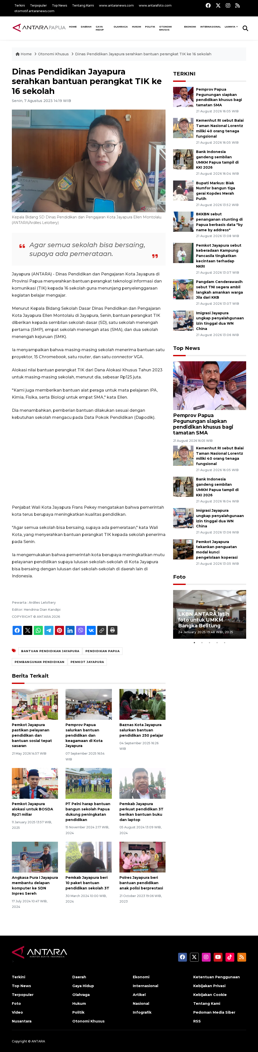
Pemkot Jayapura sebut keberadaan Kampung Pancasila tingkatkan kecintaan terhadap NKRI (218, 256)
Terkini (19, 5)
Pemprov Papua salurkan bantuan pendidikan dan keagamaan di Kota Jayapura (84, 735)
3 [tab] (209, 642)
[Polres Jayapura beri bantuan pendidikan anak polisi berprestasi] (142, 857)
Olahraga (121, 26)
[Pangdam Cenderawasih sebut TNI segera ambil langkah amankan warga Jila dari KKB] (183, 289)
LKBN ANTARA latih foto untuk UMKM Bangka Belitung (203, 620)
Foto (179, 577)
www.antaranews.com (116, 5)
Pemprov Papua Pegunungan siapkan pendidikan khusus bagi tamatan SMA (203, 424)
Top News (59, 5)
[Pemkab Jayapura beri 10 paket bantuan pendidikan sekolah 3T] (89, 857)
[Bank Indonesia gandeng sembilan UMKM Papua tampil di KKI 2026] (183, 159)
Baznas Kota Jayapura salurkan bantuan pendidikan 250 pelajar (141, 730)
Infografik (142, 1012)
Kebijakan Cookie (210, 994)
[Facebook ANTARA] (208, 5)
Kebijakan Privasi (209, 986)
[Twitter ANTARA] (218, 5)
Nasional (141, 1003)
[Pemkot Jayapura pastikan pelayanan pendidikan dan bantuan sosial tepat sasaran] (35, 704)
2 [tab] (202, 642)
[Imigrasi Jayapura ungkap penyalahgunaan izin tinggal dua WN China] (183, 320)
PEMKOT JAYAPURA (87, 662)
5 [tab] (224, 642)
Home (26, 54)
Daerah (86, 26)
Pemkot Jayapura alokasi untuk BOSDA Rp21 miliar (32, 809)
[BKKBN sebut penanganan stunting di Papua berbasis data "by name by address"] (183, 221)
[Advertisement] (89, 462)
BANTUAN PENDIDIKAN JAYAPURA (50, 651)
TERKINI (184, 74)
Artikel (139, 994)
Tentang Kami (83, 5)
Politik (150, 26)
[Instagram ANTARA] (228, 5)
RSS (197, 1021)
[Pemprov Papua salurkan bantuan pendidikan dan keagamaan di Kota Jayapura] (89, 704)
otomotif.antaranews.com (34, 11)
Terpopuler (38, 5)
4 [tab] (217, 642)
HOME (73, 26)
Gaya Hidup (100, 28)
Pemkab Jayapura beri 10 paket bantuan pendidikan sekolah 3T (87, 882)
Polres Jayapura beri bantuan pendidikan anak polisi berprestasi (141, 882)
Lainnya (230, 26)
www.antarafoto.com (155, 5)
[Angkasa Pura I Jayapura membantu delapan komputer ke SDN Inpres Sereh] (35, 857)
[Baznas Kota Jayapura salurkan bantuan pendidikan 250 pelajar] (142, 704)
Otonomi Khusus (165, 28)
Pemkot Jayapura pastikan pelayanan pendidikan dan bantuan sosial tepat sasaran (32, 735)
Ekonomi (190, 26)
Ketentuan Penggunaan (216, 977)
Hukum (136, 26)
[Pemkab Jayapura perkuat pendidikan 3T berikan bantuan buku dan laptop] (142, 783)
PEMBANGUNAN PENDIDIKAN (39, 662)
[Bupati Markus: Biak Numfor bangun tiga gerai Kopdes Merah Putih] (183, 190)
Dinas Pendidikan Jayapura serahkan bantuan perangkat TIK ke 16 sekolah (143, 54)
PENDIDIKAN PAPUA (102, 651)
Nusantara (21, 1021)
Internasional (210, 26)
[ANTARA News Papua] (39, 28)
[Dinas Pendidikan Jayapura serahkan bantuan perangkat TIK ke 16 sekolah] (209, 385)
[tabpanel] (209, 614)
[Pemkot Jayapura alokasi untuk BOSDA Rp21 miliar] (35, 783)
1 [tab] (194, 642)
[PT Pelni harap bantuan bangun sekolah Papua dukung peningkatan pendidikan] (89, 783)
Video (17, 1012)
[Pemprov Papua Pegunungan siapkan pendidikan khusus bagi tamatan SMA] (183, 96)
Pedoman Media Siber (214, 1012)
